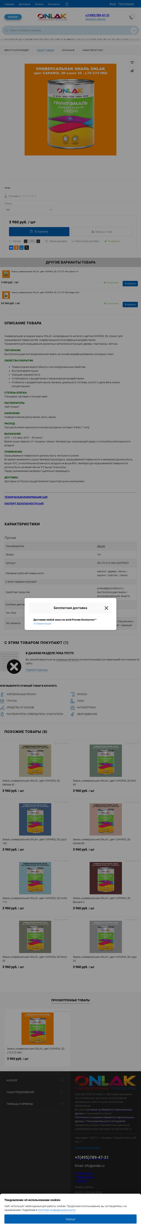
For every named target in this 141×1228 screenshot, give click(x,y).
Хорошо (70, 1219)
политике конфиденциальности (56, 1210)
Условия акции (42, 623)
